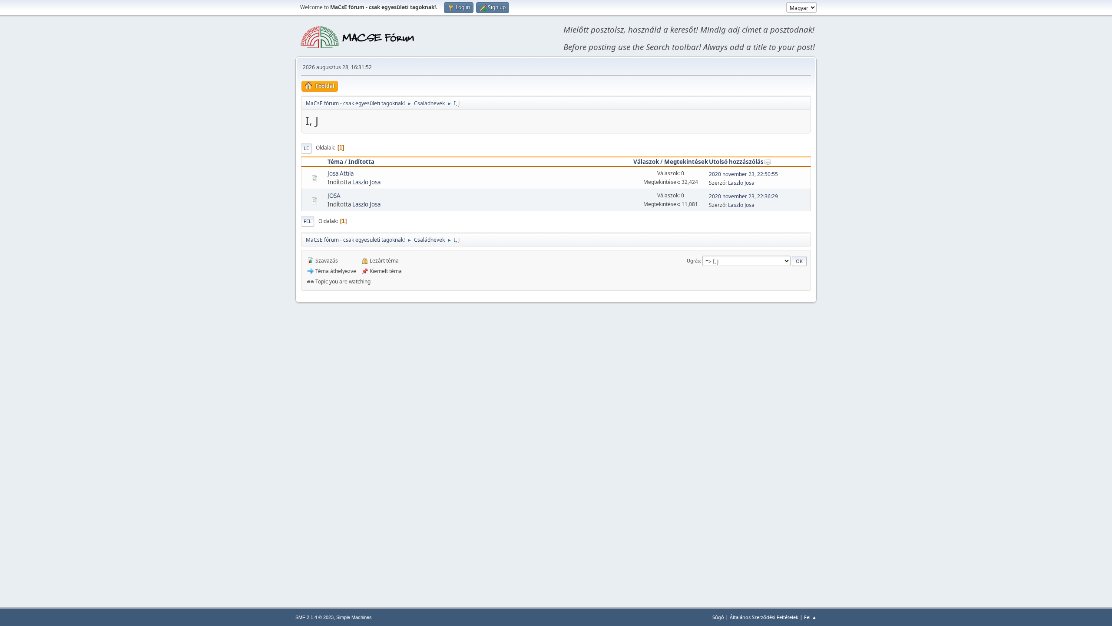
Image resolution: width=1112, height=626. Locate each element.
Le (306, 148)
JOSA (334, 196)
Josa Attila (341, 173)
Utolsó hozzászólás (736, 162)
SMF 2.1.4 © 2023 (314, 617)
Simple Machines (354, 617)
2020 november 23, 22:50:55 (743, 174)
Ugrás (693, 260)
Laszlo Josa (366, 182)
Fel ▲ (810, 617)
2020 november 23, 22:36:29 (743, 196)
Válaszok (646, 162)
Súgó (718, 617)
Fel (307, 221)
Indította (361, 162)
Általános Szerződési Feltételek (764, 617)
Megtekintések (686, 162)
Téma (335, 162)
